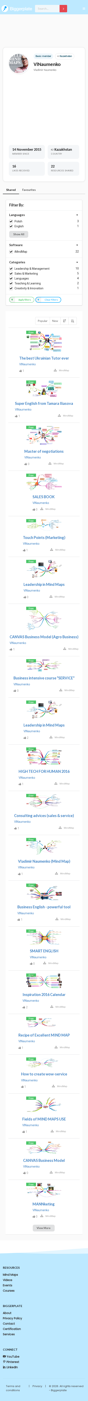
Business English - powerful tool (44, 907)
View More (44, 1228)
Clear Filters (51, 299)
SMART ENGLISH (44, 951)
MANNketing (44, 1204)
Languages (22, 278)
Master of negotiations (44, 451)
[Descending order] (64, 321)
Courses (9, 1291)
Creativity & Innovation (29, 288)
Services (9, 1334)
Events (7, 1285)
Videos (7, 1280)
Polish (18, 221)
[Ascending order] (72, 321)
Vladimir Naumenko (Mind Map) (44, 861)
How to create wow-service (44, 1074)
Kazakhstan (64, 56)
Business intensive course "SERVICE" (44, 678)
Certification (12, 1329)
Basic (38, 56)
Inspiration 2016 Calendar (44, 994)
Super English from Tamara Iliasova (44, 403)
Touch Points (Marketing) (44, 537)
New (55, 321)
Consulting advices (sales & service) (44, 815)
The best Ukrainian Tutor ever (44, 358)
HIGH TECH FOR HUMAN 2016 (44, 771)
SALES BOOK (44, 497)
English (19, 226)
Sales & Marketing (26, 273)
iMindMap (21, 251)
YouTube (13, 1357)
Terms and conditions (13, 1388)
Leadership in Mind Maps (44, 584)
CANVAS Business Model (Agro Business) (44, 637)
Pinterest (13, 1362)
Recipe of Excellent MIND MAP (44, 1035)
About (7, 1313)
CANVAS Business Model (44, 1160)
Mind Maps (10, 1275)
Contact (9, 1324)
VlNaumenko (27, 364)
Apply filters (24, 299)
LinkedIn (12, 1367)
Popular (42, 321)
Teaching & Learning (28, 283)
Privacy (37, 1386)
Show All (18, 234)
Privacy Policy (12, 1318)
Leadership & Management (32, 268)
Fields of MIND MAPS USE (44, 1119)
